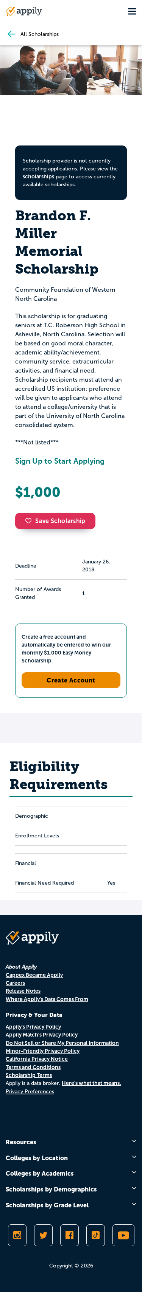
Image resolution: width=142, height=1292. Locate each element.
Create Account (71, 680)
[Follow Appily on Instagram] (17, 1235)
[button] (30, 521)
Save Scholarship (60, 521)
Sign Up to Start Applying (60, 461)
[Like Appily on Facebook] (69, 1235)
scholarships (38, 176)
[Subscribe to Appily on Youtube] (123, 1235)
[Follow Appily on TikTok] (95, 1235)
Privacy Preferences (30, 1091)
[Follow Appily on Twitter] (43, 1235)
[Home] (24, 11)
